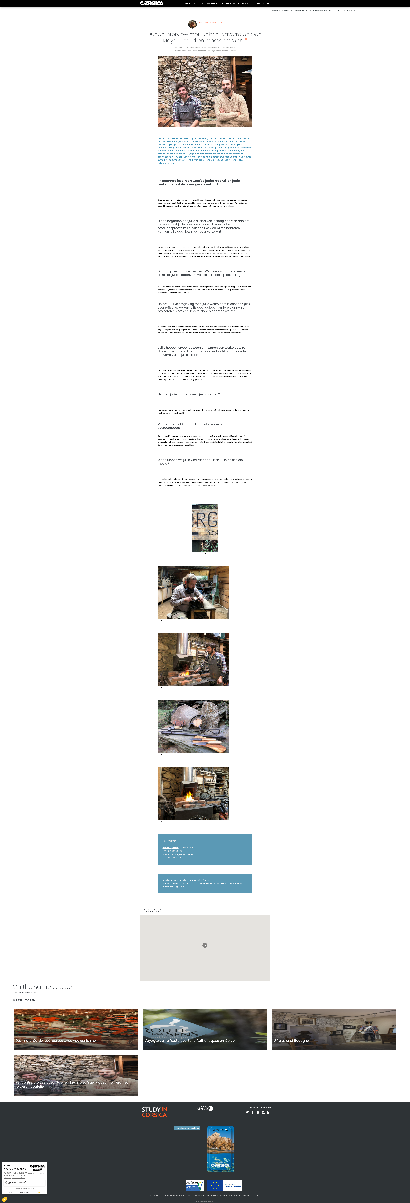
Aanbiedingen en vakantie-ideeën (215, 3)
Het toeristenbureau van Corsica (217, 1195)
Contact (257, 1195)
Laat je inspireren (194, 47)
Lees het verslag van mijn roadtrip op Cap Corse (186, 880)
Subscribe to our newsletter (187, 1128)
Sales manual (185, 1195)
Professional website (198, 1195)
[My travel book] (268, 3)
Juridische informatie (238, 1195)
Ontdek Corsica (191, 3)
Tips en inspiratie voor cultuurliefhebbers (220, 47)
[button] (263, 3)
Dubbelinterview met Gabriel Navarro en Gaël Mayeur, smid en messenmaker (205, 50)
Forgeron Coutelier (184, 854)
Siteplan (249, 1195)
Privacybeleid (154, 1195)
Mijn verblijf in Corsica (242, 3)
